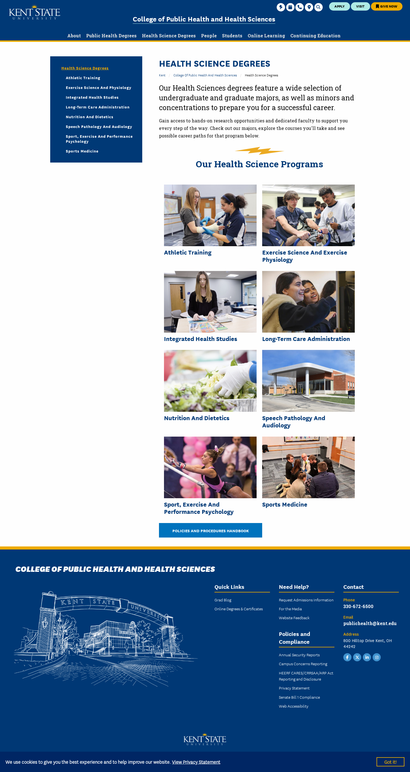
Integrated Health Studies (200, 338)
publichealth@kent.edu (370, 623)
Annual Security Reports (299, 655)
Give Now (388, 6)
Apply (339, 6)
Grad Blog (222, 600)
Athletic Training (187, 252)
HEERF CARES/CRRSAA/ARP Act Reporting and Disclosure (306, 676)
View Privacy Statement (196, 761)
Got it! (390, 761)
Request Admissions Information (306, 600)
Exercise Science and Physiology (98, 87)
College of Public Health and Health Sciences (204, 18)
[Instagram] (377, 657)
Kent (162, 75)
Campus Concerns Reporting (303, 663)
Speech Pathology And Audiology (293, 421)
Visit (360, 6)
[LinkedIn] (367, 657)
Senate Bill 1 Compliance (299, 697)
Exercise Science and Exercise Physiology (304, 255)
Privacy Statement (294, 688)
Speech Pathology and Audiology (99, 126)
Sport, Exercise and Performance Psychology (199, 507)
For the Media (290, 609)
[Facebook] (347, 657)
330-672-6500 (358, 606)
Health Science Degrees (85, 67)
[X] (357, 657)
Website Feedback (294, 617)
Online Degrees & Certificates (238, 609)
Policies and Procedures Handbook (210, 530)
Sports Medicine (284, 504)
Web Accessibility (293, 706)
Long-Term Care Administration (306, 338)
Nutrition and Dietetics (197, 417)
